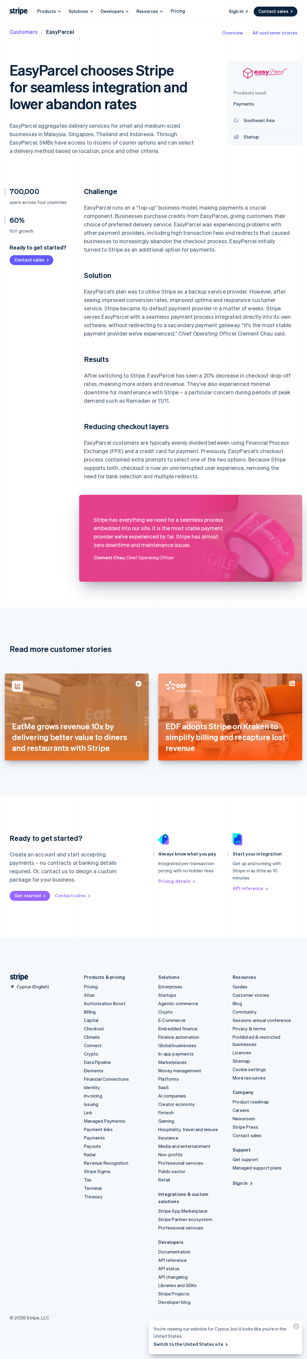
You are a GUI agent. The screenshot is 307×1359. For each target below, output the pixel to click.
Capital (91, 1020)
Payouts (92, 1146)
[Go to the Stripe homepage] (16, 977)
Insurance (168, 1138)
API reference (248, 888)
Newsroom (244, 1119)
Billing (90, 1012)
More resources (249, 1078)
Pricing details (174, 881)
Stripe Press (245, 1127)
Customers (24, 31)
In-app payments (176, 1054)
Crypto (91, 1054)
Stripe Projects (173, 1294)
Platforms (168, 1079)
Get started (27, 895)
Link (88, 1113)
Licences (242, 1053)
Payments (94, 1138)
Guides (240, 987)
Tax (88, 1180)
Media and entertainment (184, 1146)
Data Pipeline (97, 1062)
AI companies (172, 1096)
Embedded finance (178, 1029)
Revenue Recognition (106, 1163)
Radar (90, 1154)
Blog (237, 1003)
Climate (92, 1037)
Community (245, 1012)
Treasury (93, 1196)
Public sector (172, 1171)
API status (169, 1268)
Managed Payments (104, 1121)
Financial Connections (106, 1079)
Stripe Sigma (97, 1171)
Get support (245, 1159)
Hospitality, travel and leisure (188, 1129)
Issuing (91, 1104)
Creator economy (176, 1104)
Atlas (89, 995)
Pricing (178, 10)
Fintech (166, 1113)
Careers (241, 1110)
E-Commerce (172, 1020)
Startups (167, 995)
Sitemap (241, 1061)
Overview (232, 33)
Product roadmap (251, 1102)
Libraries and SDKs (177, 1285)
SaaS (163, 1087)
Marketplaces (172, 1062)
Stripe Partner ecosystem (185, 1219)
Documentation (174, 1252)
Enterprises (170, 987)
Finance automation (178, 1037)
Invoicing (93, 1096)
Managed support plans (257, 1168)
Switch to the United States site (188, 1344)
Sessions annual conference (262, 1020)
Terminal (93, 1188)
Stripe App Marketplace (182, 1211)
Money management (179, 1071)
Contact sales (273, 11)
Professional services (180, 1163)
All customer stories (274, 33)
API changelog (173, 1277)
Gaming (166, 1121)
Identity (92, 1087)
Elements (94, 1071)
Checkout (94, 1029)
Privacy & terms (249, 1029)
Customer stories (251, 995)
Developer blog (174, 1302)
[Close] (295, 1327)
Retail (164, 1180)
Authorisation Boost (105, 1003)
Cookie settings (249, 1069)
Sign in (236, 11)
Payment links (98, 1129)
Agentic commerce (178, 1003)
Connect (93, 1045)
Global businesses (177, 1045)
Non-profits (170, 1154)
